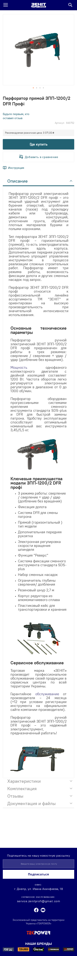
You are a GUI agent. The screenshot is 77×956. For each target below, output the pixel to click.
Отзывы (15, 796)
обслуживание (47, 694)
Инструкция (16, 168)
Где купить (38, 144)
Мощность (18, 367)
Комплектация (22, 788)
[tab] (38, 182)
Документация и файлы (31, 803)
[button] (33, 88)
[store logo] (38, 5)
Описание (17, 181)
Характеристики (24, 781)
